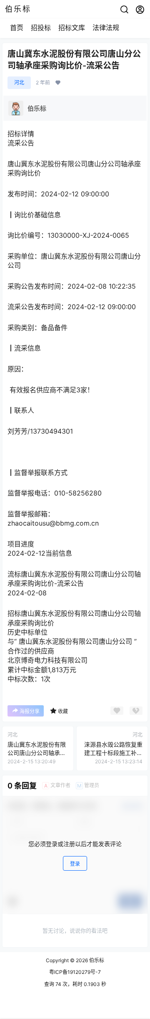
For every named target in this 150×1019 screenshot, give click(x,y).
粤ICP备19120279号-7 (75, 972)
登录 (75, 864)
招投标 (41, 27)
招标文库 (71, 27)
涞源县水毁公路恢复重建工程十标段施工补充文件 (113, 752)
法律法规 (105, 27)
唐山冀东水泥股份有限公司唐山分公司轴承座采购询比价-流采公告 (37, 752)
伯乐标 (96, 960)
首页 (16, 27)
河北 (19, 82)
